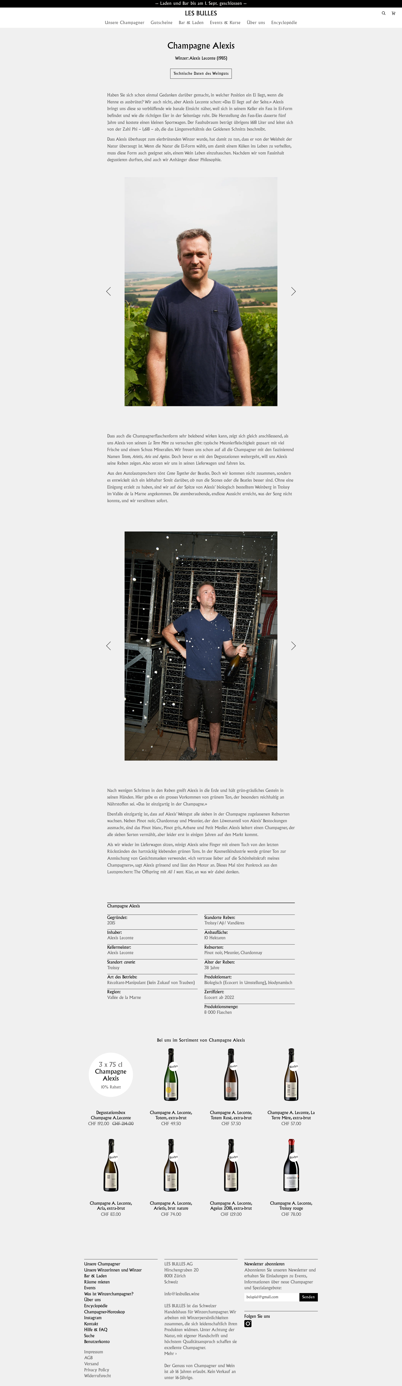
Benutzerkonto (97, 1342)
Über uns (92, 1300)
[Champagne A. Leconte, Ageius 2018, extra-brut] (231, 1165)
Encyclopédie (95, 1306)
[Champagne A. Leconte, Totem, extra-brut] (171, 1074)
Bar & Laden (95, 1276)
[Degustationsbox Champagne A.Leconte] (111, 1074)
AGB (88, 1358)
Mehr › (170, 1354)
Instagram (93, 1318)
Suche (89, 1336)
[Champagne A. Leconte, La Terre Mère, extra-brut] (291, 1074)
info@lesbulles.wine (181, 1294)
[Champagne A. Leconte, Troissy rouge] (291, 1165)
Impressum (93, 1352)
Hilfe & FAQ (95, 1330)
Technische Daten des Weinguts (201, 74)
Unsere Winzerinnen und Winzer (113, 1270)
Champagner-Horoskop (104, 1312)
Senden (308, 1297)
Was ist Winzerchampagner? (108, 1294)
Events (89, 1288)
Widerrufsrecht (97, 1376)
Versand (91, 1364)
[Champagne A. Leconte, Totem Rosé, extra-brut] (231, 1074)
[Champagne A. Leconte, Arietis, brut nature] (171, 1165)
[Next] (290, 291)
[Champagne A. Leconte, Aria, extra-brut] (111, 1165)
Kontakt (91, 1324)
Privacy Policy (96, 1370)
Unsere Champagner (102, 1264)
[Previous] (111, 291)
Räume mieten (97, 1282)
